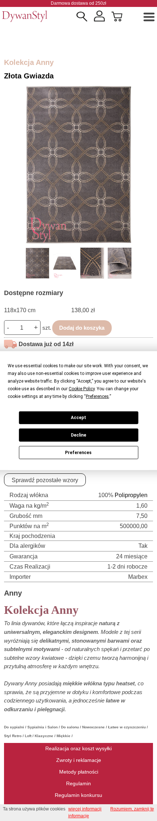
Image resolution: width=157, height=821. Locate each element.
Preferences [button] (97, 396)
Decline (78, 435)
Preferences (78, 452)
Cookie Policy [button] (82, 388)
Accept (78, 417)
